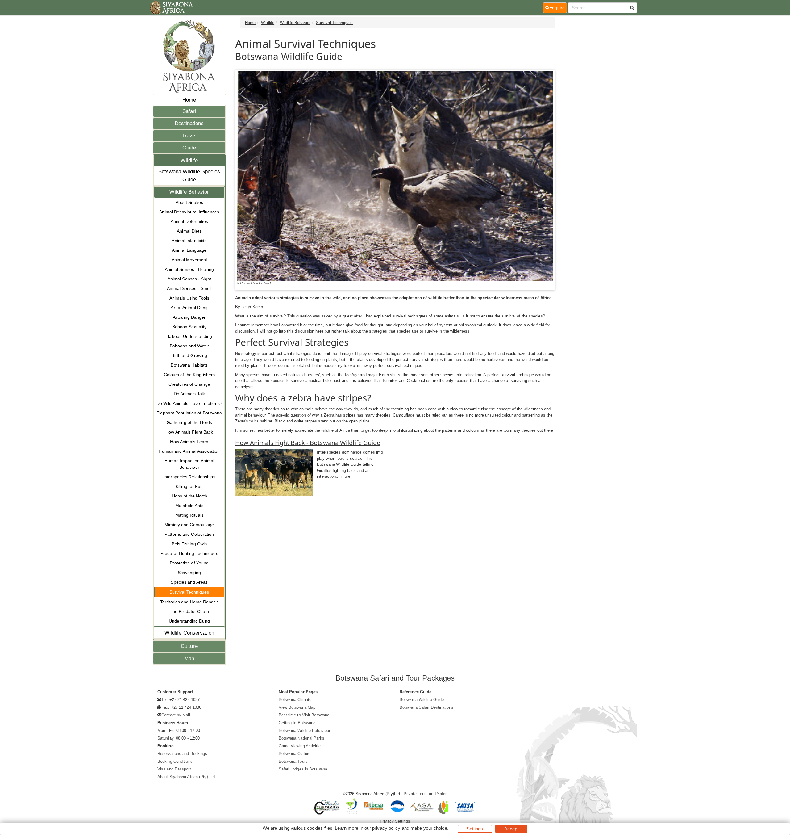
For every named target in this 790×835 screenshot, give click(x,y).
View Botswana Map (297, 707)
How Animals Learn (189, 441)
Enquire (558, 7)
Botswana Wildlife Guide (422, 699)
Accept (511, 828)
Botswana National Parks (301, 738)
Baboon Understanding (189, 336)
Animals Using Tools (189, 298)
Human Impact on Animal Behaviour (189, 464)
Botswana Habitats (189, 365)
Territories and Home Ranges (189, 601)
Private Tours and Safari (425, 793)
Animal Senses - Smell (189, 288)
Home (189, 100)
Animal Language (189, 250)
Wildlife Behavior (189, 192)
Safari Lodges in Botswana (303, 769)
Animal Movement (189, 259)
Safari (189, 111)
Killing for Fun (189, 486)
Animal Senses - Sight (189, 278)
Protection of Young (189, 562)
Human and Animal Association (189, 451)
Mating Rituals (189, 515)
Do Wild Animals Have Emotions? (189, 403)
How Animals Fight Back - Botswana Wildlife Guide (307, 442)
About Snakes (189, 202)
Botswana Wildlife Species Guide (189, 176)
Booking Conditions (175, 761)
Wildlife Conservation (189, 633)
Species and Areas (189, 582)
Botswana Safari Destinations (426, 707)
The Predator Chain (189, 611)
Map (189, 658)
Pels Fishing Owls (189, 543)
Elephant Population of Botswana (189, 412)
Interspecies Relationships (189, 476)
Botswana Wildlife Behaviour (305, 730)
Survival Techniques (189, 592)
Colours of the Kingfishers (189, 374)
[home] (171, 7)
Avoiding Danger (189, 317)
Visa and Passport (174, 769)
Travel (189, 136)
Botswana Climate (295, 699)
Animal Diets (189, 231)
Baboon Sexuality (189, 326)
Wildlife (189, 160)
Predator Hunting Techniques (189, 553)
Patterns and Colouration (189, 534)
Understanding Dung (189, 621)
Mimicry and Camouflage (189, 524)
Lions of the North (189, 495)
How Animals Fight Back (189, 432)
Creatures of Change (189, 384)
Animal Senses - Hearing (189, 269)
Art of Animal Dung (189, 307)
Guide (189, 148)
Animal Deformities (189, 221)
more (345, 476)
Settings (475, 828)
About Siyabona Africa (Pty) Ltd (186, 776)
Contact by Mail (175, 715)
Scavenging (189, 572)
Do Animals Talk (189, 393)
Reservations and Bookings (182, 753)
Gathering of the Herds (189, 422)
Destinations (189, 123)
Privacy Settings (395, 821)
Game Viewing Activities (301, 746)
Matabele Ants (189, 505)
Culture (189, 646)
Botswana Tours (293, 761)
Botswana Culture (295, 753)
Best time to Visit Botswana (304, 715)
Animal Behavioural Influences (189, 211)
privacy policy (386, 828)
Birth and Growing (189, 355)
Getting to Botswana (297, 722)
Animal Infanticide (189, 240)
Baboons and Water (189, 345)
